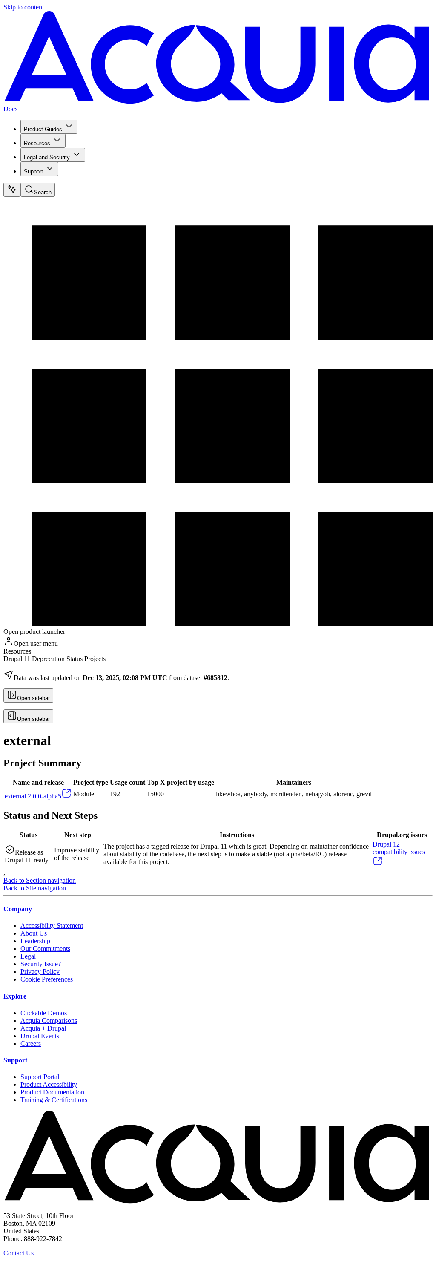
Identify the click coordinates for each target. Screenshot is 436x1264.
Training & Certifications (53, 1099)
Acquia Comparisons (48, 1020)
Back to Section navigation (39, 880)
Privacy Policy (40, 971)
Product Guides (43, 129)
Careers (30, 1043)
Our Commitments (45, 948)
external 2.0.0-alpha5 (33, 796)
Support (33, 171)
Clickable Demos (43, 1012)
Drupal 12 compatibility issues (399, 848)
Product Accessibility (48, 1084)
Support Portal (39, 1076)
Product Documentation (52, 1092)
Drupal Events (39, 1035)
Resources (37, 143)
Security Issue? (40, 963)
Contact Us (18, 1253)
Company (17, 909)
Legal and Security (47, 157)
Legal (28, 956)
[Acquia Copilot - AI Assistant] (11, 190)
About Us (33, 933)
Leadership (35, 940)
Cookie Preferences (46, 979)
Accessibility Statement (51, 925)
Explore (14, 996)
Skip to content (23, 7)
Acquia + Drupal (43, 1028)
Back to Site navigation (34, 888)
